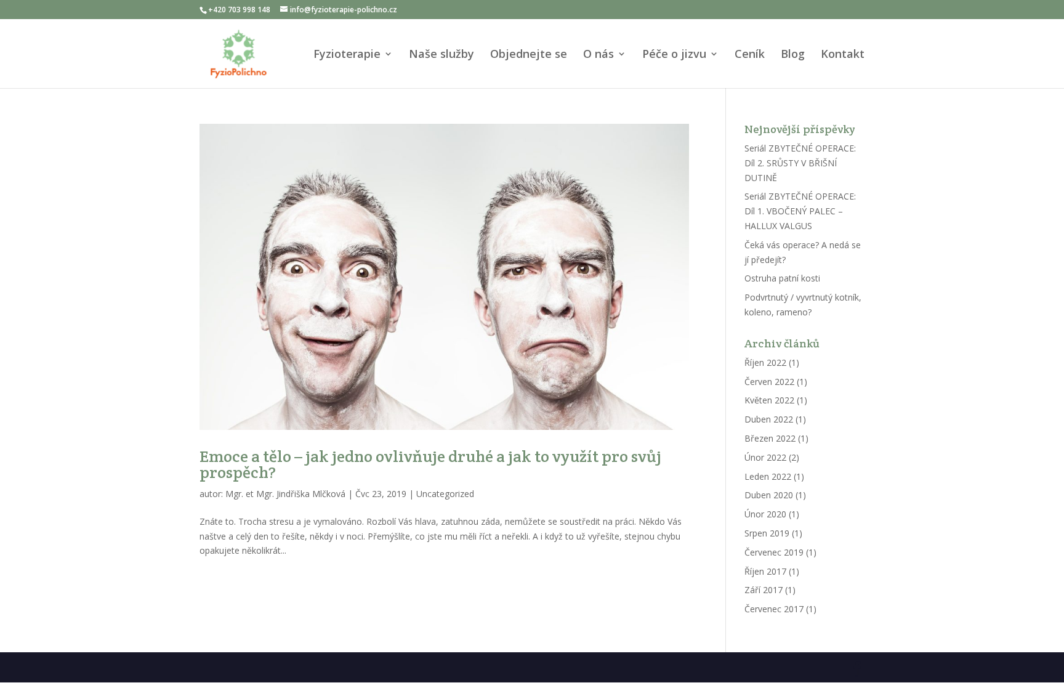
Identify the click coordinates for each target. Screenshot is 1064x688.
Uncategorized (445, 494)
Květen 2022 (769, 400)
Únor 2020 (765, 514)
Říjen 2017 (765, 571)
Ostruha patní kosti (782, 278)
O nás (598, 55)
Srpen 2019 (766, 533)
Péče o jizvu (674, 55)
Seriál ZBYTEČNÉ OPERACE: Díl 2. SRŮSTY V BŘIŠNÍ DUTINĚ (800, 163)
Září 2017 (763, 590)
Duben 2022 (768, 419)
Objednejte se (528, 55)
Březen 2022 (770, 438)
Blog (793, 55)
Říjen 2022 (765, 362)
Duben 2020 (768, 495)
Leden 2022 (767, 476)
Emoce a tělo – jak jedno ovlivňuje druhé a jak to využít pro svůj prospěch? (430, 464)
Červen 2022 (769, 381)
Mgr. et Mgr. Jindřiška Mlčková (285, 494)
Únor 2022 (765, 457)
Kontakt (842, 55)
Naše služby (441, 55)
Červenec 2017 (774, 609)
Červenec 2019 (774, 552)
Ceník (750, 55)
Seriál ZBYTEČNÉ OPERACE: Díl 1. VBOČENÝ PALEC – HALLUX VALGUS (800, 211)
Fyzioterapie (347, 55)
